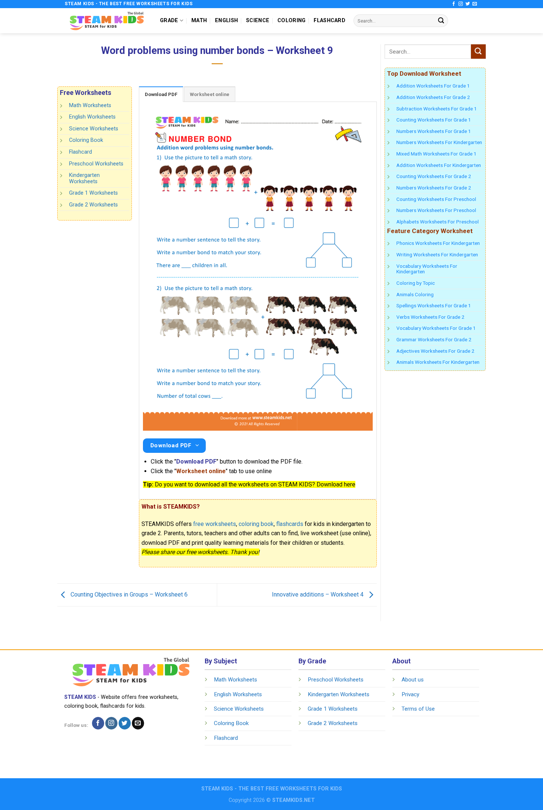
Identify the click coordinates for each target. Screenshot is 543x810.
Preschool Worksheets (96, 163)
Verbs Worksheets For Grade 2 (430, 317)
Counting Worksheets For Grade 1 (433, 120)
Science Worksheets (93, 129)
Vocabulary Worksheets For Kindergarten (426, 269)
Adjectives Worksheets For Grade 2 (435, 351)
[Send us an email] (474, 4)
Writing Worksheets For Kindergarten (437, 254)
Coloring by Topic (415, 283)
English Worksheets (92, 117)
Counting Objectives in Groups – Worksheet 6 (128, 594)
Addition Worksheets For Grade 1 (433, 86)
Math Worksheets (90, 105)
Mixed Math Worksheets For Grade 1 (436, 154)
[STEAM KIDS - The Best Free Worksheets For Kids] (107, 20)
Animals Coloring (415, 294)
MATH (199, 20)
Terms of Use (418, 708)
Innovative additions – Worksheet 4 (318, 594)
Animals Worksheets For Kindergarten (437, 362)
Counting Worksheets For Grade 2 (433, 176)
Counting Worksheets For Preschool (436, 199)
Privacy (410, 694)
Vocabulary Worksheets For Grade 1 (436, 328)
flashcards (289, 523)
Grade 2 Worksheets (93, 205)
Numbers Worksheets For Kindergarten (439, 142)
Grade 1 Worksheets (93, 193)
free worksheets (214, 523)
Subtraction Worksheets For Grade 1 (436, 109)
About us (413, 679)
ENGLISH (226, 20)
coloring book (256, 523)
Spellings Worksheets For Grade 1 (433, 305)
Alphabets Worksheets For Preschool (437, 222)
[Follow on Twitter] (467, 4)
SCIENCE (257, 20)
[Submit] (441, 20)
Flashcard (80, 152)
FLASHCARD (329, 20)
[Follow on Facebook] (453, 4)
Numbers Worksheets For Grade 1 (433, 131)
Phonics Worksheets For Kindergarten (438, 243)
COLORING (291, 20)
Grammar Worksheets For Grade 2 (433, 339)
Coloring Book (86, 140)
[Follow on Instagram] (460, 4)
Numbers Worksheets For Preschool (436, 210)
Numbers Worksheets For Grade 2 (433, 188)
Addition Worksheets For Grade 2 (433, 97)
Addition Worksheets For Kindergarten (438, 165)
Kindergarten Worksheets (84, 178)
